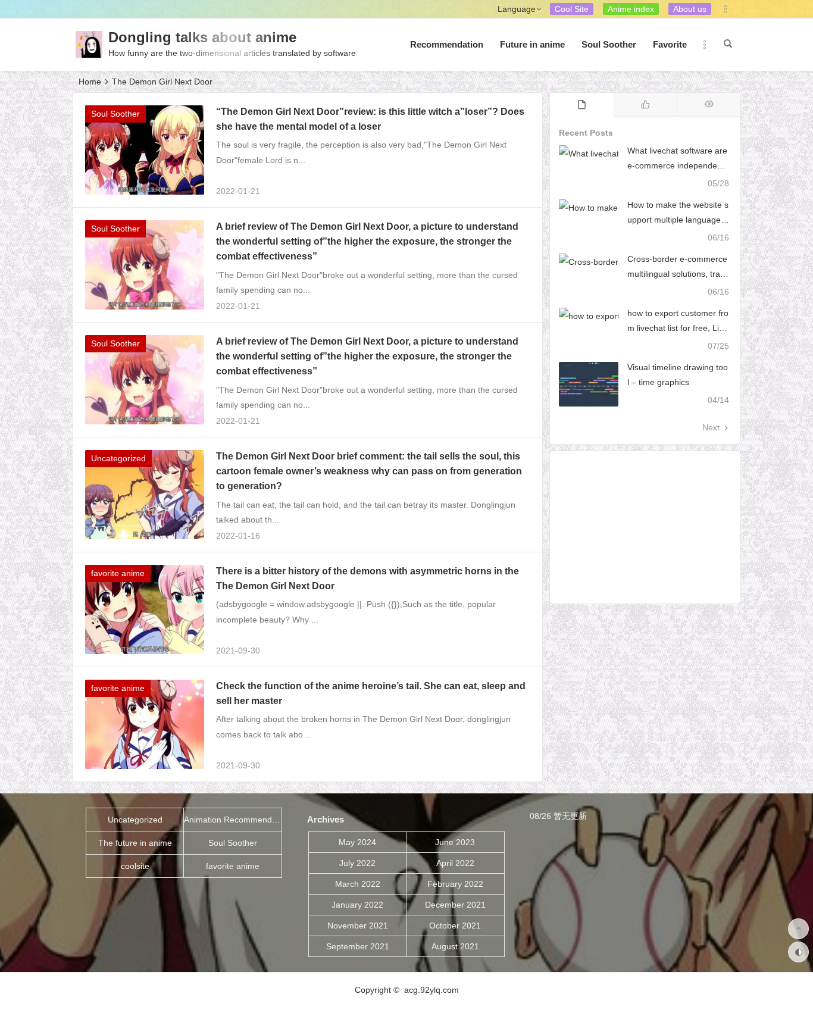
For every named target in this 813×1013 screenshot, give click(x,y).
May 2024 (357, 842)
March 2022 (357, 884)
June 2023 (455, 842)
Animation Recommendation (233, 819)
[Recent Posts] (582, 105)
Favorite (670, 44)
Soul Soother (608, 44)
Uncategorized (118, 458)
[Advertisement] (645, 527)
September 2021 (357, 946)
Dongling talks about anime (202, 37)
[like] (645, 105)
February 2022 (455, 884)
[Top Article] (708, 105)
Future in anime (532, 44)
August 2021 (455, 946)
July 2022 (357, 863)
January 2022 (357, 904)
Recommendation (446, 44)
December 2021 (455, 904)
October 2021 (455, 925)
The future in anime (135, 843)
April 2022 (455, 863)
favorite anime (118, 573)
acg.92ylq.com (431, 990)
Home (90, 81)
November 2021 (357, 925)
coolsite (135, 866)
